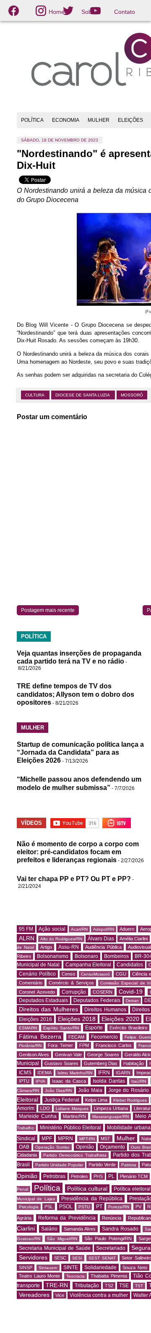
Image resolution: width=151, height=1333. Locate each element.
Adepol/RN (103, 929)
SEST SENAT (102, 1258)
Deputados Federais (96, 1000)
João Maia (90, 1090)
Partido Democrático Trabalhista (75, 1155)
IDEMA (44, 1072)
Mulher (126, 1138)
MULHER (98, 120)
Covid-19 (131, 991)
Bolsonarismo (52, 956)
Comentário (30, 982)
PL (111, 1176)
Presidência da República (91, 1199)
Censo (68, 973)
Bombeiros (116, 956)
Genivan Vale (68, 1054)
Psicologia (29, 1206)
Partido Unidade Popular (59, 1164)
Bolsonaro (86, 956)
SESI (77, 1258)
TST (139, 1285)
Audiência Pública (103, 947)
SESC (60, 1257)
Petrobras (54, 1176)
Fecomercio (104, 1037)
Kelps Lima (96, 1099)
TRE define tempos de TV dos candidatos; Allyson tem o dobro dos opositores (75, 694)
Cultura (35, 395)
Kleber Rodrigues (130, 1100)
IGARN (123, 1072)
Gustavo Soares (61, 1063)
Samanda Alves (80, 1228)
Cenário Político (37, 974)
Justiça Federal (62, 1100)
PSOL (66, 1207)
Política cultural (87, 1188)
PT (99, 1207)
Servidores (33, 1257)
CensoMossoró (95, 974)
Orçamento (112, 1147)
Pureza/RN (118, 1206)
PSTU (84, 1206)
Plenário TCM (134, 1176)
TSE (124, 1285)
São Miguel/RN (62, 1238)
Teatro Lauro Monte (39, 1275)
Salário (49, 1229)
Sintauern (48, 1267)
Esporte (94, 1028)
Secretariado (110, 1248)
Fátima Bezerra (40, 1036)
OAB (24, 1147)
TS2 (109, 1285)
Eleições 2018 (77, 1018)
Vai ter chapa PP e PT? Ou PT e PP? (74, 878)
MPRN (65, 1138)
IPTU (24, 1081)
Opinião (85, 1147)
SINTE (70, 1267)
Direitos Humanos (105, 1010)
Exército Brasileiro (128, 1027)
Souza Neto (134, 1267)
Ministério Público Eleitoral (71, 1128)
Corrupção (74, 992)
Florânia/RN (30, 1045)
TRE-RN (57, 1285)
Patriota (128, 1164)
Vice (59, 1295)
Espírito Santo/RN (61, 1028)
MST (105, 1138)
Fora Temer (60, 1045)
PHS (98, 1176)
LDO (45, 1108)
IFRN (104, 1073)
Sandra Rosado (120, 1229)
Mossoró (132, 395)
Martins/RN (74, 1116)
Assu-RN (68, 947)
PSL (48, 1206)
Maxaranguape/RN (110, 1116)
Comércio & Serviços (71, 982)
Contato (124, 11)
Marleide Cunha (38, 1116)
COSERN (102, 992)
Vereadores (34, 1294)
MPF (47, 1138)
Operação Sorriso (52, 1147)
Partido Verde (102, 1164)
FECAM (76, 1036)
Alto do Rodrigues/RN (61, 939)
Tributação (87, 1285)
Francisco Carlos (114, 1045)
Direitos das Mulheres (48, 1009)
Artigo (46, 947)
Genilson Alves (34, 1054)
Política (47, 1187)
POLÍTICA (32, 120)
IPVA (40, 1081)
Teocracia (75, 1276)
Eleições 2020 (120, 1018)
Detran (132, 1000)
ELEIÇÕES (130, 120)
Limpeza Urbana (111, 1108)
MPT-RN (87, 1138)
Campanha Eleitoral (88, 965)
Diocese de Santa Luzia (83, 395)
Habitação (133, 1063)
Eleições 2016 (35, 1019)
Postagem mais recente (48, 610)
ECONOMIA (65, 120)
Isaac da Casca (69, 1081)
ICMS (25, 1073)
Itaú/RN (138, 1081)
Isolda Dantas (109, 1081)
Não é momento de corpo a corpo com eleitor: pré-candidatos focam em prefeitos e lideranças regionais (78, 851)
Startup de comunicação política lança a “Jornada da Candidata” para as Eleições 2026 (80, 752)
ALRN (26, 938)
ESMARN (28, 1028)
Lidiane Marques (72, 1108)
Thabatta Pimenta (109, 1275)
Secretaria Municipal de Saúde (55, 1248)
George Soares (103, 1054)
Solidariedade (100, 1267)
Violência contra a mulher (99, 1295)
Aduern (127, 929)
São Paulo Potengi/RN (108, 1238)
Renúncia (111, 1217)
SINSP (25, 1267)
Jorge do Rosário (128, 1090)
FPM (84, 1045)
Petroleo (79, 1176)
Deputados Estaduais (43, 1000)
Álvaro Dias (101, 939)
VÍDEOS (31, 823)
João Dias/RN (58, 1090)
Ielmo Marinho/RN (74, 1073)
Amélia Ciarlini (134, 938)
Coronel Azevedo (37, 992)
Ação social (52, 929)
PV (138, 1206)
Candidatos (130, 965)
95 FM (26, 929)
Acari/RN (79, 929)
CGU (121, 973)
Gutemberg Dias (100, 1063)
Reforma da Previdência (67, 1218)
